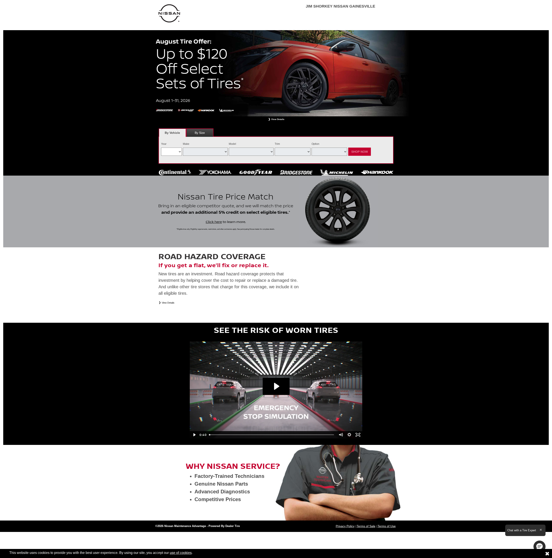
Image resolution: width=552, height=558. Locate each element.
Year (163, 143)
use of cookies (181, 553)
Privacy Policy (345, 526)
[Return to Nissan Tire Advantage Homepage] (169, 13)
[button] (539, 547)
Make (186, 143)
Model (232, 143)
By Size (200, 132)
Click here (214, 222)
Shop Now (359, 151)
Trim (277, 143)
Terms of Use (387, 526)
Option (315, 143)
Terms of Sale (366, 526)
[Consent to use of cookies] (547, 553)
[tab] (172, 132)
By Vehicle (172, 132)
